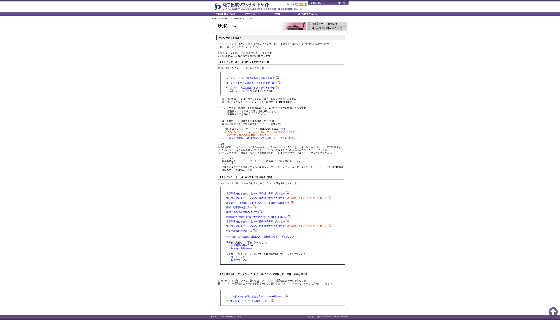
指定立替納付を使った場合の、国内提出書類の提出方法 (276, 198)
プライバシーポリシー (229, 316)
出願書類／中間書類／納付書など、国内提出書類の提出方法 (257, 203)
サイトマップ (338, 3)
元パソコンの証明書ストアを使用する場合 (252, 87)
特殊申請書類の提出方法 (239, 231)
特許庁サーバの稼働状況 (324, 23)
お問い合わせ (318, 3)
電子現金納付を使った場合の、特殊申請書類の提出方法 (255, 221)
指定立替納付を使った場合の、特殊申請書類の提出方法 (276, 226)
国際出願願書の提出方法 (239, 207)
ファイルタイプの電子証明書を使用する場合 (253, 83)
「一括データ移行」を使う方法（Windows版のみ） (257, 296)
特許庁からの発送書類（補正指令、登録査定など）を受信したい (260, 236)
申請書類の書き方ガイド (244, 245)
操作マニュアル (239, 260)
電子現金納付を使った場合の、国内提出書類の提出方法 (255, 193)
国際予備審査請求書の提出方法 (242, 212)
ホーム (215, 316)
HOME (214, 19)
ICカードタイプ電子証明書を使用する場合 (252, 78)
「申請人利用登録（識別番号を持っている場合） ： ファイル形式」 (260, 138)
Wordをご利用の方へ (241, 248)
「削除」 (283, 129)
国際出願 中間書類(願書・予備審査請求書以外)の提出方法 (256, 217)
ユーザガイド (239, 19)
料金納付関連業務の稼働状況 (327, 28)
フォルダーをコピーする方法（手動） (250, 301)
